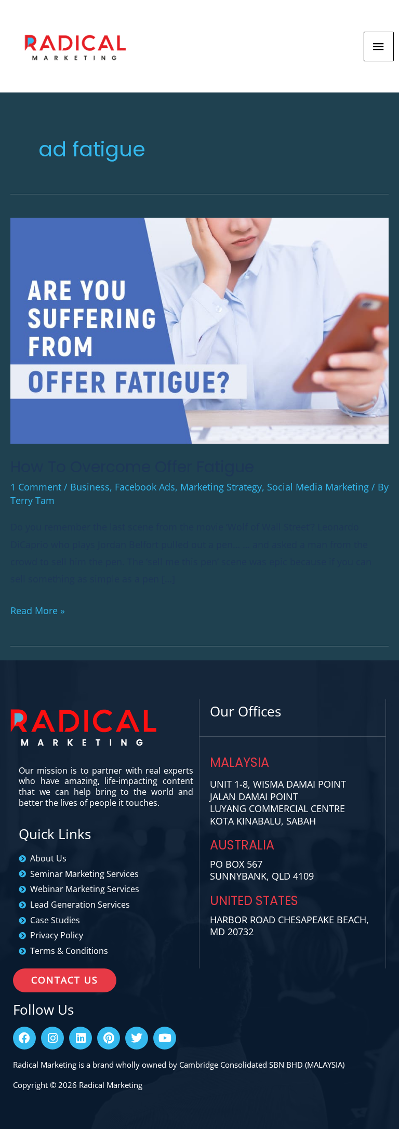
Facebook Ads (145, 487)
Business (90, 487)
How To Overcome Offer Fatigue (132, 467)
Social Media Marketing (318, 487)
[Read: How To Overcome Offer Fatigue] (199, 329)
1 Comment (35, 487)
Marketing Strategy (221, 487)
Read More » (37, 609)
